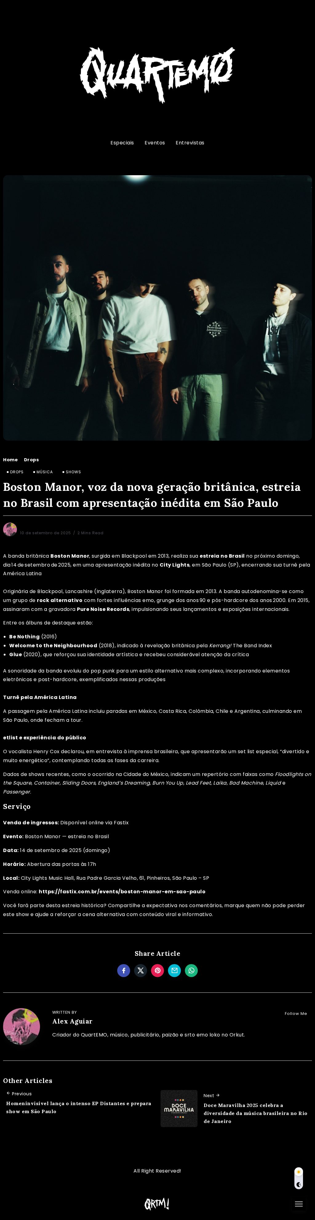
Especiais (122, 142)
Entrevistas (190, 142)
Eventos (155, 142)
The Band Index (252, 645)
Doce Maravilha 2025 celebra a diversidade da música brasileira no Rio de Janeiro (256, 1113)
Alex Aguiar (32, 525)
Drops (31, 460)
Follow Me (296, 1013)
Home (10, 460)
